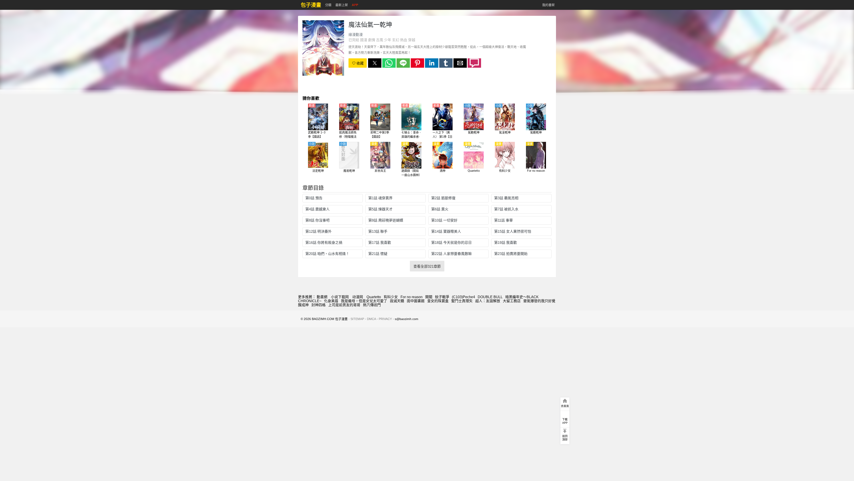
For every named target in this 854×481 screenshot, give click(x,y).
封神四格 (318, 305)
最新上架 (341, 5)
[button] (374, 63)
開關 (428, 297)
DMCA (371, 319)
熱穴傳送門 (372, 305)
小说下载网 (340, 297)
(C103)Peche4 (463, 297)
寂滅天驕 (397, 301)
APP (355, 5)
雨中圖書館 (416, 301)
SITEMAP (357, 319)
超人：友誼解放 (487, 301)
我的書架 (548, 5)
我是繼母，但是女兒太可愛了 (364, 301)
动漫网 (357, 297)
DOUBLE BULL (490, 297)
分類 (328, 5)
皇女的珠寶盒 (438, 301)
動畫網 (322, 297)
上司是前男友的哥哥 (344, 305)
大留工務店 (512, 301)
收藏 (360, 63)
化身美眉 (331, 301)
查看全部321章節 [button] (427, 266)
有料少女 (391, 297)
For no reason (412, 297)
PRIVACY (385, 319)
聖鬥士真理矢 (462, 301)
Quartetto (374, 297)
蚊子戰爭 (442, 297)
